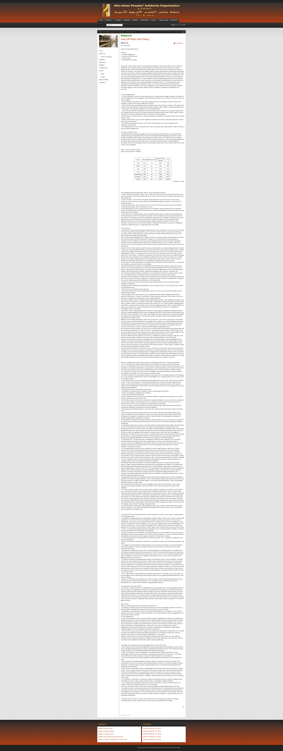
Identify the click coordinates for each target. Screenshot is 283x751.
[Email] (126, 43)
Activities (118, 20)
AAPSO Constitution (106, 57)
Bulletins (135, 20)
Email (176, 43)
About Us (108, 20)
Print (181, 43)
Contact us (174, 20)
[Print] (124, 43)
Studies (103, 77)
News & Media (163, 20)
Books (102, 74)
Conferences (144, 20)
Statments (127, 20)
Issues (153, 20)
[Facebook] (121, 43)
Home (101, 20)
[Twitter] (123, 43)
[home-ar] (142, 10)
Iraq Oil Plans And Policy (135, 39)
